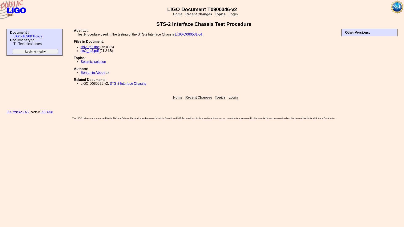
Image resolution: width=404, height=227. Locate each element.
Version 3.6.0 (21, 112)
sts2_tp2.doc (90, 47)
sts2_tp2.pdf (90, 51)
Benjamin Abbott (93, 72)
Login (233, 14)
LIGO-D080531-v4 (188, 34)
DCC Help (47, 112)
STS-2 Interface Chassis (128, 83)
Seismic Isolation (93, 61)
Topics (220, 14)
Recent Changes (198, 14)
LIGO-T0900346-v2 (27, 36)
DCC (9, 112)
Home (177, 14)
